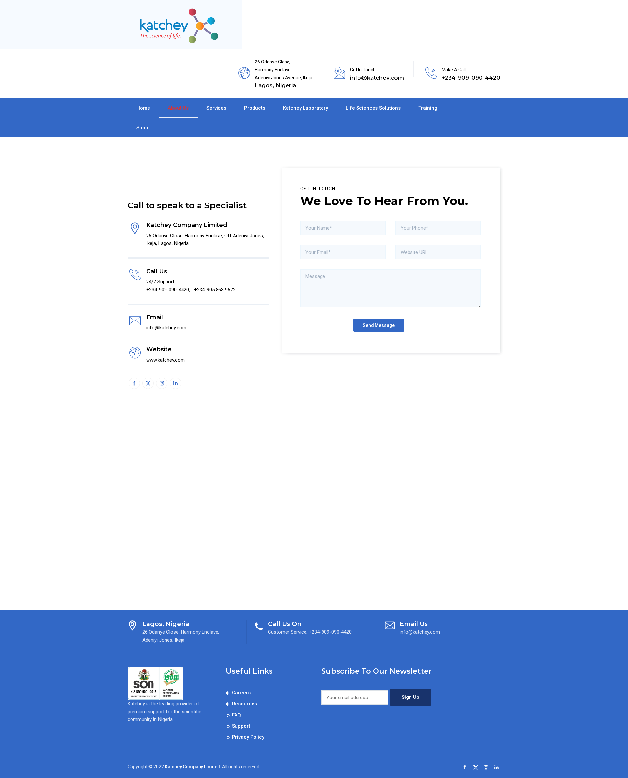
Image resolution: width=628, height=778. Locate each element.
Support (241, 726)
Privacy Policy (248, 737)
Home (143, 108)
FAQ (236, 715)
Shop (142, 128)
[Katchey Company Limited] (178, 26)
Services (216, 108)
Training (427, 108)
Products (254, 108)
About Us (178, 108)
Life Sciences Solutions (373, 108)
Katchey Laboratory (305, 108)
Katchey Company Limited (192, 766)
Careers (241, 693)
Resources (244, 704)
